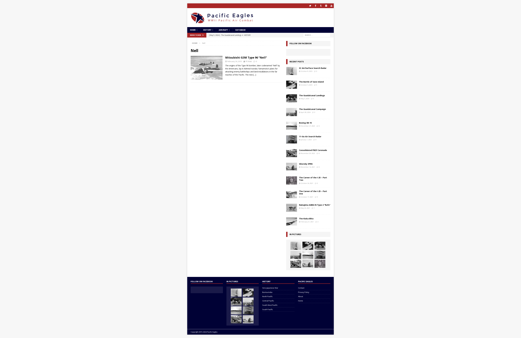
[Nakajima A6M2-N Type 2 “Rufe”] (291, 208)
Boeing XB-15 (305, 123)
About (300, 296)
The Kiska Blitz (306, 218)
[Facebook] (315, 5)
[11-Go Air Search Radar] (291, 139)
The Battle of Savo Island (311, 81)
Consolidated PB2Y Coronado (313, 150)
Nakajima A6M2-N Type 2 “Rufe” (314, 205)
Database (240, 30)
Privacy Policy (303, 292)
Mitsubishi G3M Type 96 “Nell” (246, 57)
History (207, 30)
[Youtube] (331, 5)
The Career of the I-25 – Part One (313, 192)
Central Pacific (268, 301)
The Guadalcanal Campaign (312, 109)
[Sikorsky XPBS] (291, 167)
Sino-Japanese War (270, 288)
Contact (301, 288)
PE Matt (249, 61)
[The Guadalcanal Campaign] (291, 112)
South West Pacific (269, 305)
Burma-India (267, 292)
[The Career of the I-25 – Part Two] (291, 180)
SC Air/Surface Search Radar (312, 68)
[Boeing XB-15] (291, 126)
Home (193, 30)
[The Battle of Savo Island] (291, 85)
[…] (254, 74)
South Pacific (267, 309)
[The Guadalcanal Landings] (291, 98)
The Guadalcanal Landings (312, 95)
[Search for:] (316, 35)
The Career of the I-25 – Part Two (313, 178)
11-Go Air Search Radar (310, 136)
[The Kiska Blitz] (291, 221)
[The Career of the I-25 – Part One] (291, 194)
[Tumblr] (320, 5)
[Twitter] (310, 5)
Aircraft (223, 30)
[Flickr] (326, 5)
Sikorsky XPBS (306, 164)
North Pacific (267, 296)
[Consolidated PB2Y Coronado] (291, 153)
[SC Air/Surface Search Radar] (291, 71)
